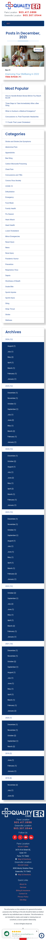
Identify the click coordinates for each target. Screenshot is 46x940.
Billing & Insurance (23, 890)
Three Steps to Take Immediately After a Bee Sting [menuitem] (22, 104)
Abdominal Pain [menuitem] (11, 147)
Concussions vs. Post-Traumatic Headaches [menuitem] (22, 117)
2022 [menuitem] (9, 586)
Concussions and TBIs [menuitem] (13, 175)
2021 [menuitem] (9, 644)
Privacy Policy (23, 897)
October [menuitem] (12, 404)
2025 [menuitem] (9, 386)
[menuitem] (23, 884)
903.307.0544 (32, 15)
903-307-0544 (23, 865)
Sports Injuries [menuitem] (10, 292)
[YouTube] (25, 837)
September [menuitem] (13, 409)
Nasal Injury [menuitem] (9, 242)
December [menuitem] (13, 393)
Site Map (23, 900)
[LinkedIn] (31, 837)
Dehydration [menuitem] (10, 192)
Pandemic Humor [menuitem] (12, 259)
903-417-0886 (23, 847)
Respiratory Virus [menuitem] (11, 270)
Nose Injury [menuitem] (9, 253)
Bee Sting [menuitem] (9, 158)
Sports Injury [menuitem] (10, 298)
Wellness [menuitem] (8, 320)
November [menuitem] (13, 398)
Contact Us (23, 894)
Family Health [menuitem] (10, 208)
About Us (23, 884)
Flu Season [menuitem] (9, 214)
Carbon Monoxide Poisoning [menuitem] (16, 164)
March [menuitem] (11, 368)
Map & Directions (24, 859)
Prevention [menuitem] (9, 264)
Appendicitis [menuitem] (10, 153)
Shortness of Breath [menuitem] (12, 281)
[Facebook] (14, 837)
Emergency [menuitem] (9, 197)
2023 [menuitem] (9, 512)
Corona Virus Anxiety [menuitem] (13, 181)
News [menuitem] (7, 248)
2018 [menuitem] (8, 778)
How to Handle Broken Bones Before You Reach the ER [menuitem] (23, 97)
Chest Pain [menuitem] (9, 169)
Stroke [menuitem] (7, 315)
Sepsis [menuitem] (7, 275)
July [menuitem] (10, 352)
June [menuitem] (11, 420)
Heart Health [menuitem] (10, 225)
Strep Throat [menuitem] (10, 309)
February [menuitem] (12, 374)
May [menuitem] (10, 357)
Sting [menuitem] (7, 303)
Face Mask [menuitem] (9, 203)
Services (23, 887)
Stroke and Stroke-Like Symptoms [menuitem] (18, 141)
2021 (8, 24)
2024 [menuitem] (9, 449)
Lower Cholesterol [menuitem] (12, 231)
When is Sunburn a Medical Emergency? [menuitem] (20, 111)
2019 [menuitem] (8, 753)
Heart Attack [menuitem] (10, 220)
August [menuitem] (11, 346)
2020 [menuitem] (8, 718)
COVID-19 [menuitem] (9, 186)
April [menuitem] (10, 363)
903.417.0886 (28, 12)
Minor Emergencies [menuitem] (12, 236)
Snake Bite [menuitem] (9, 287)
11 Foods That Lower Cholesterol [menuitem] (17, 122)
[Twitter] (20, 837)
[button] (41, 935)
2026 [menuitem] (9, 339)
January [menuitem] (12, 379)
